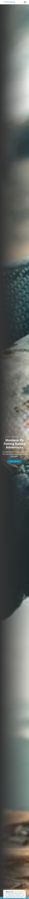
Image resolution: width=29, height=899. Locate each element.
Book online (14, 461)
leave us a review (14, 895)
